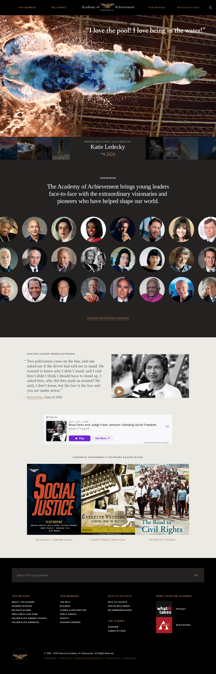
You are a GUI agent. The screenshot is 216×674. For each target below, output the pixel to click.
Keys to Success (188, 7)
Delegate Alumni (21, 610)
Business (65, 606)
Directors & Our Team (25, 614)
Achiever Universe (70, 622)
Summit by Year (117, 631)
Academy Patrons (22, 606)
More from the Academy (174, 596)
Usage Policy (130, 658)
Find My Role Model (119, 606)
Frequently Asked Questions (88, 658)
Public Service (68, 614)
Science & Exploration (73, 610)
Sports (64, 618)
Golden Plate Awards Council (29, 618)
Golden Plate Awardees (25, 622)
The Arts (65, 602)
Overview (113, 627)
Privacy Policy (113, 658)
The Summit (58, 7)
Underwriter (50, 658)
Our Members (27, 7)
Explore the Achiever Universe (108, 318)
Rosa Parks (34, 397)
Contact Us (65, 658)
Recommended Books (120, 610)
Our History (157, 7)
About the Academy (23, 602)
